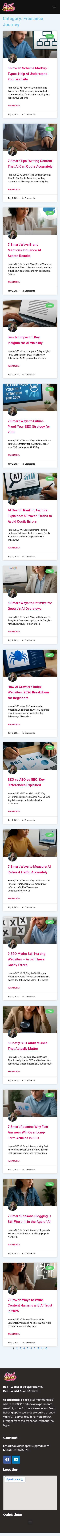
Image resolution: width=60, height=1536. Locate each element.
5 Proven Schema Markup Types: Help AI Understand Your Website (27, 73)
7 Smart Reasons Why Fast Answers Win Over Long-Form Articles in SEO (28, 1132)
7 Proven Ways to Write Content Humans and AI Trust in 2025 (30, 1305)
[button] (54, 7)
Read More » (14, 106)
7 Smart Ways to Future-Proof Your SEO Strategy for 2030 (29, 426)
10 (46, 1348)
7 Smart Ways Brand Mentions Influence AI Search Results (24, 250)
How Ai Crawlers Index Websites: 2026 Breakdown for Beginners (28, 692)
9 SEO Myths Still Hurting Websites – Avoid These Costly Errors (26, 959)
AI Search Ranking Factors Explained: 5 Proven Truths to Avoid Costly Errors (30, 515)
